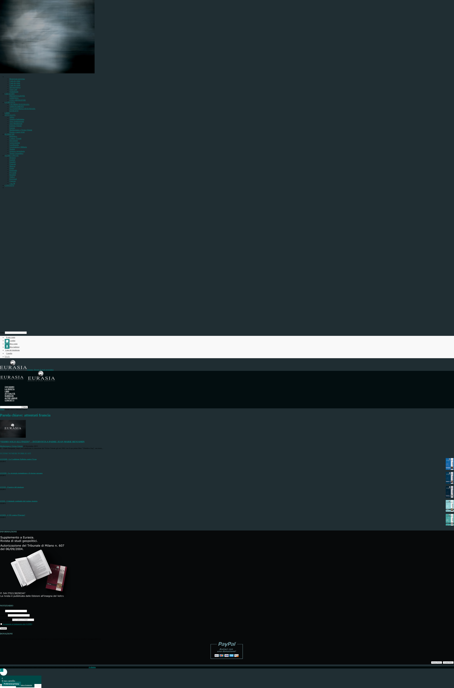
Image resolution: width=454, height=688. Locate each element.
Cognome (3, 615)
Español (12, 162)
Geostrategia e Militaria (18, 147)
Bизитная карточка (17, 79)
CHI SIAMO (10, 94)
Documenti (13, 141)
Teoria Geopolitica (16, 153)
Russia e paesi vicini (17, 132)
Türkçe (12, 177)
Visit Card (13, 90)
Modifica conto (11, 344)
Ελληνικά (13, 179)
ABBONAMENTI (16, 107)
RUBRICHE (10, 134)
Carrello (9, 353)
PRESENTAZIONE (17, 96)
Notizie (12, 149)
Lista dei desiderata (12, 350)
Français (12, 164)
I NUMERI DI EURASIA (19, 104)
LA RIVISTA (10, 102)
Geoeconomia (14, 143)
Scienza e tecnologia (17, 151)
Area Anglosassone (16, 121)
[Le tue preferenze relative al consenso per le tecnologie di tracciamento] (11, 684)
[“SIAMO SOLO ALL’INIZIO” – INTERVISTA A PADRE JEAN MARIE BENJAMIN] (13, 437)
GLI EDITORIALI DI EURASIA (22, 109)
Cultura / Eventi (15, 139)
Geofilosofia (14, 145)
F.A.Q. (7, 357)
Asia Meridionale (15, 124)
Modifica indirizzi (12, 347)
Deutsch (12, 158)
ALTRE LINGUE (12, 156)
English (12, 160)
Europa (12, 128)
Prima (2, 409)
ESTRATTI (13, 111)
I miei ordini (10, 341)
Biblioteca (13, 136)
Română (12, 175)
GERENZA (14, 98)
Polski (11, 168)
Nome (2, 611)
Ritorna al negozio (25, 685)
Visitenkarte (13, 92)
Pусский (12, 173)
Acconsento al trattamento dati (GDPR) (17, 624)
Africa (11, 117)
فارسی (12, 183)
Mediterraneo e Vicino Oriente (20, 130)
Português (13, 170)
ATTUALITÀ (10, 115)
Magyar (12, 166)
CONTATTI (9, 185)
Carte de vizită (14, 85)
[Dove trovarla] (6, 188)
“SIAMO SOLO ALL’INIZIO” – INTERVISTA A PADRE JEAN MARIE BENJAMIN (42, 441)
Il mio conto (10, 337)
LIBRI (7, 113)
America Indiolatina (16, 119)
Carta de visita (14, 81)
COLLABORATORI (17, 100)
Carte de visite (14, 83)
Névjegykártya (14, 87)
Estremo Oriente (15, 126)
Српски (12, 181)
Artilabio (92, 667)
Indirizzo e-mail (6, 620)
